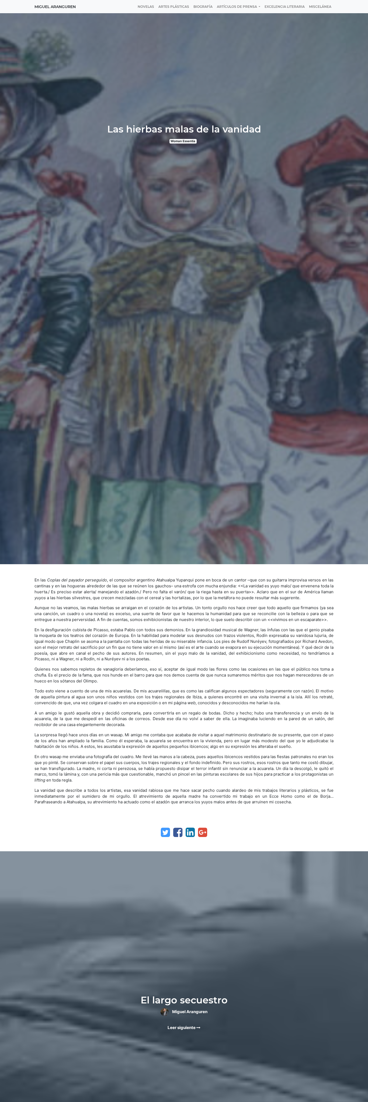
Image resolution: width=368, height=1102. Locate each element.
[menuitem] (146, 6)
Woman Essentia (183, 141)
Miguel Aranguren (55, 6)
